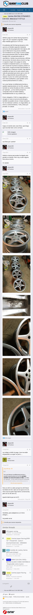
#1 (29, 34)
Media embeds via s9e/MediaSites (13, 603)
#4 (29, 152)
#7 (29, 465)
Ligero (6, 594)
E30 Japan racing (12, 531)
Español (12, 594)
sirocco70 (8, 544)
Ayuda (27, 597)
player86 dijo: (7, 468)
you (7, 554)
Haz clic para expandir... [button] (17, 483)
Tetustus (8, 576)
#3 (29, 138)
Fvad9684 (8, 533)
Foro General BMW (16, 533)
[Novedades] (26, 10)
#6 (29, 449)
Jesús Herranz (9, 565)
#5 (29, 173)
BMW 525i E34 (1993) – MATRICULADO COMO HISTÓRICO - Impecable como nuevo (18, 562)
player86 (6, 21)
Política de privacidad (18, 597)
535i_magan (12, 132)
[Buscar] (29, 10)
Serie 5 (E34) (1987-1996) (15, 554)
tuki (9, 458)
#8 (29, 510)
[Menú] (4, 10)
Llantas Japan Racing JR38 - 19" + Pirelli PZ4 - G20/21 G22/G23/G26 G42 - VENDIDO (18, 540)
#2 (29, 123)
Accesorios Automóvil (17, 544)
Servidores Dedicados (11, 607)
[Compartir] (27, 35)
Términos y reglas (7, 597)
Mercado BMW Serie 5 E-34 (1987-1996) (16, 566)
